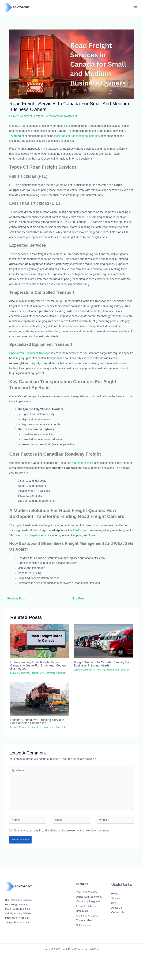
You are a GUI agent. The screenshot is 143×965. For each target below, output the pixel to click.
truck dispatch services (37, 535)
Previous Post (14, 598)
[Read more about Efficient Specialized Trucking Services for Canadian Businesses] (39, 698)
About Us (116, 907)
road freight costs (82, 462)
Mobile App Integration (88, 901)
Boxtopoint (79, 530)
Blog (113, 903)
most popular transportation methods (76, 135)
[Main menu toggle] (136, 7)
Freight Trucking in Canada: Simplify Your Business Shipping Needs (102, 663)
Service (115, 898)
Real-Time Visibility (86, 892)
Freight (38, 116)
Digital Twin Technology (89, 896)
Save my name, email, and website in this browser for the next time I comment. (62, 830)
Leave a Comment (20, 116)
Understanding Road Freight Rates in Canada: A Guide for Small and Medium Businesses (38, 665)
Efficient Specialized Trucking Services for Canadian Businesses (37, 721)
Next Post (79, 598)
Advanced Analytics (87, 915)
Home (114, 893)
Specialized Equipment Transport (29, 353)
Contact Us (117, 912)
